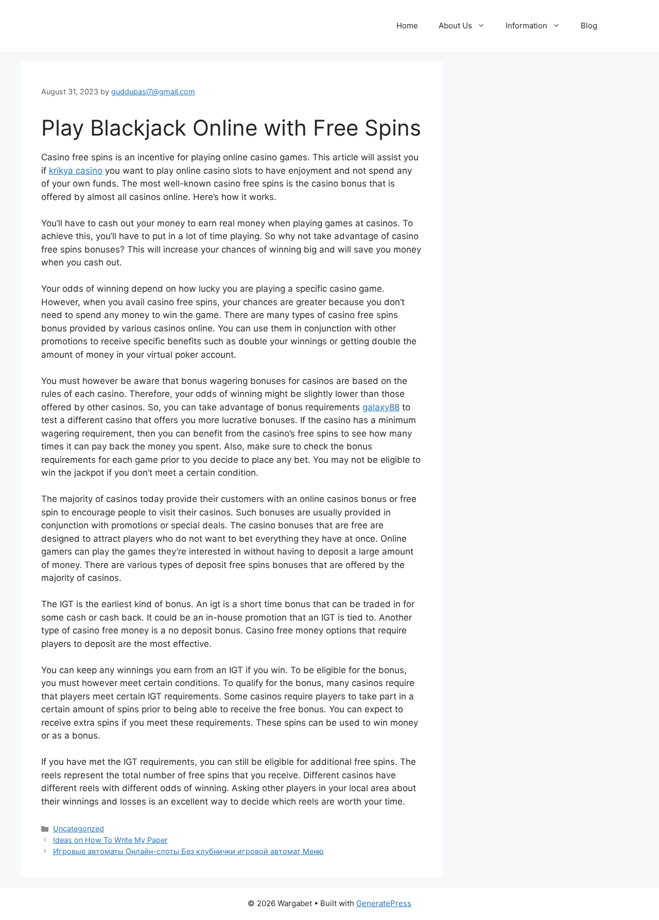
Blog (589, 25)
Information (526, 25)
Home (407, 25)
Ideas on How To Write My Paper (110, 839)
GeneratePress (383, 903)
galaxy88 (381, 407)
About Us (455, 25)
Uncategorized (78, 828)
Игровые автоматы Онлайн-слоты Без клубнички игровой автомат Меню (188, 851)
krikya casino (75, 170)
